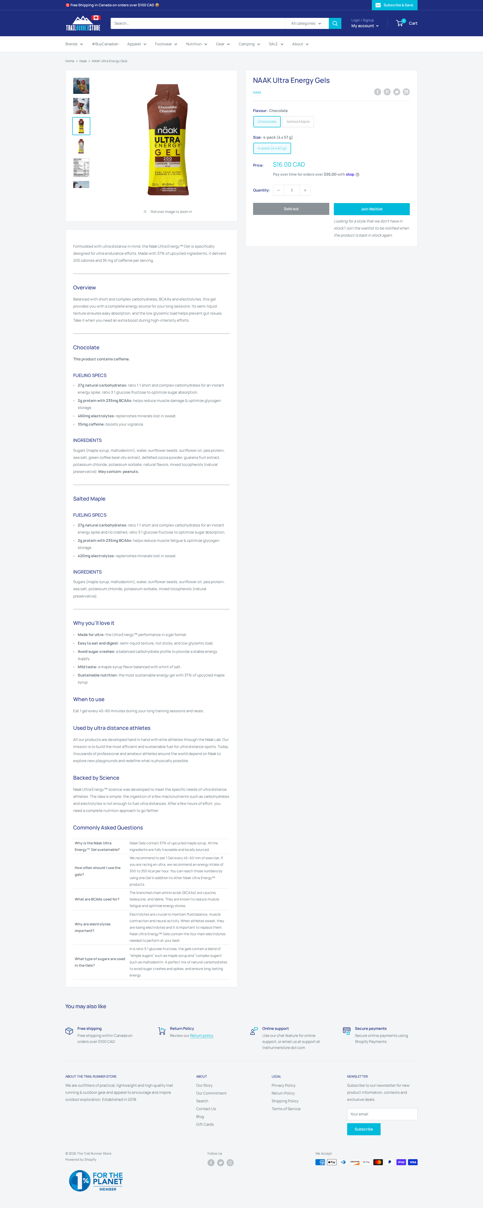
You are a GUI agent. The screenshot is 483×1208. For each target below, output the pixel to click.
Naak (83, 61)
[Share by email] (406, 91)
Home (69, 61)
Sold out (291, 208)
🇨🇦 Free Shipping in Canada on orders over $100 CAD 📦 (112, 5)
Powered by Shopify (80, 1159)
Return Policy (283, 1093)
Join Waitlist (372, 209)
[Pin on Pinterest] (387, 91)
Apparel (134, 44)
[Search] (335, 23)
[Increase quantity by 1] (305, 190)
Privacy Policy (284, 1085)
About (297, 44)
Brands (71, 44)
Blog (200, 1116)
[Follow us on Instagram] (230, 1162)
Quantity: (261, 190)
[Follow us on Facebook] (211, 1162)
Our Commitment (211, 1093)
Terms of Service (286, 1108)
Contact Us (206, 1108)
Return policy (201, 1035)
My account (363, 25)
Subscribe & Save (398, 5)
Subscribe (364, 1129)
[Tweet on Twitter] (396, 91)
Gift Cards (205, 1124)
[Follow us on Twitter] (220, 1162)
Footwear (163, 44)
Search (202, 1101)
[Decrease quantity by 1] (278, 190)
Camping (247, 44)
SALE (273, 44)
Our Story (204, 1085)
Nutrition (194, 44)
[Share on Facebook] (377, 91)
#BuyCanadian (105, 44)
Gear (220, 44)
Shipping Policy (285, 1101)
